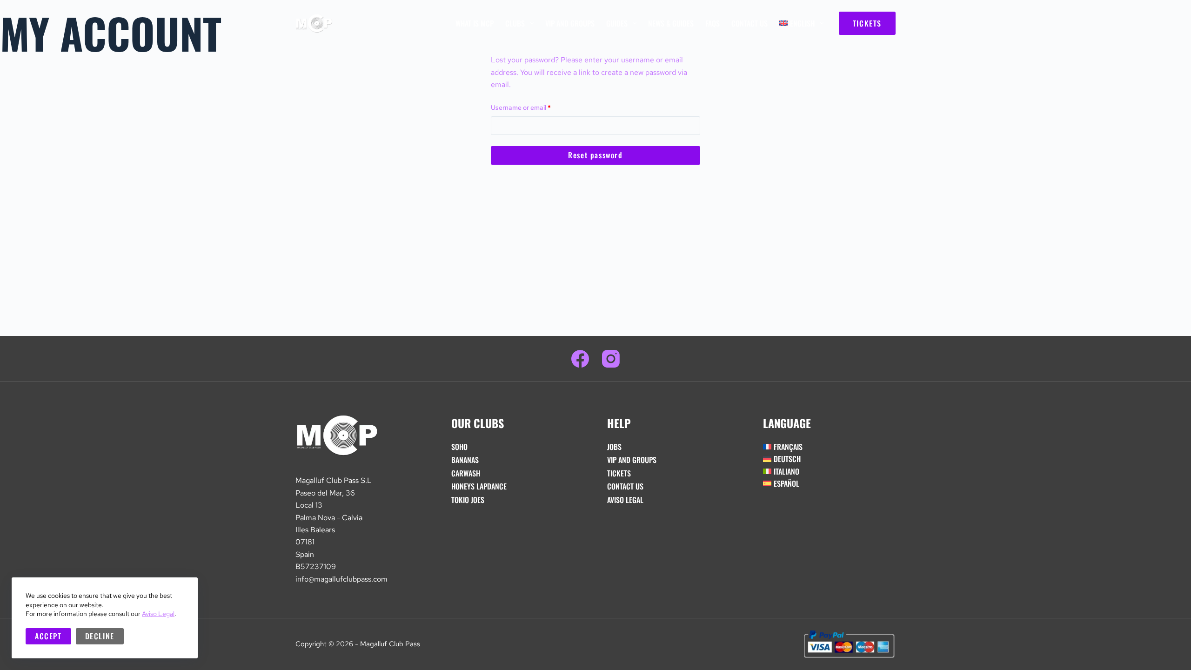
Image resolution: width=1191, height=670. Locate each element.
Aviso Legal (158, 614)
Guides (617, 23)
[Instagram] (611, 359)
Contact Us (749, 23)
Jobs (614, 446)
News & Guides (671, 23)
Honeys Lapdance (479, 486)
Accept (48, 636)
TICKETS (867, 23)
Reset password (595, 155)
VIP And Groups (570, 23)
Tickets (619, 473)
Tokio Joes (467, 499)
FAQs (712, 23)
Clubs (515, 23)
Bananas (465, 459)
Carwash (465, 473)
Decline (99, 636)
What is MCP (474, 23)
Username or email (534, 107)
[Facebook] (580, 359)
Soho (459, 446)
